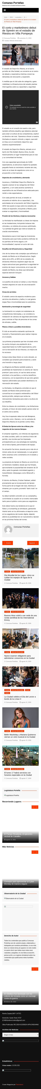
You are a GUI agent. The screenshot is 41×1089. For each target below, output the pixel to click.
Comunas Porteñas (13, 2)
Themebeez (19, 1084)
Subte (27, 690)
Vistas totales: (7, 1065)
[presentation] (33, 807)
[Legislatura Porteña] (11, 795)
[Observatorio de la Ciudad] (13, 898)
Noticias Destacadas (16, 40)
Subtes (7, 693)
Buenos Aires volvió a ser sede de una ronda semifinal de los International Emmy (20, 617)
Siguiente (32, 543)
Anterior (8, 543)
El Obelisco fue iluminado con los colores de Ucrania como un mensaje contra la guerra (20, 996)
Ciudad (6, 40)
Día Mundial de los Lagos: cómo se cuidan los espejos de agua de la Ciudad (19, 577)
